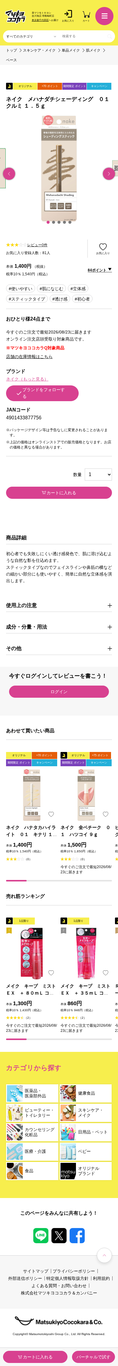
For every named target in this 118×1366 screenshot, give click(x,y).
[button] (48, 222)
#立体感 (78, 289)
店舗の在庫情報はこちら (29, 356)
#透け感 (59, 299)
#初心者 (82, 299)
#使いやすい (20, 289)
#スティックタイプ (27, 299)
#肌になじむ (51, 289)
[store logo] (15, 16)
